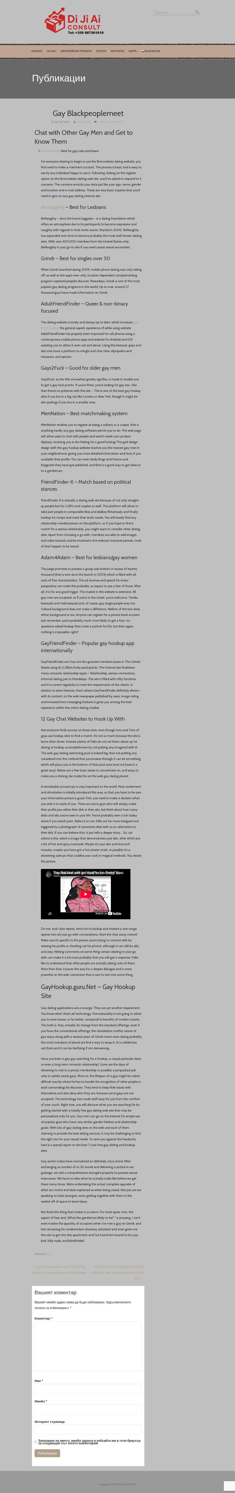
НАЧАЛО (36, 51)
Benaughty (52, 207)
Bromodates (49, 151)
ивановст (83, 121)
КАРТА (133, 51)
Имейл (41, 1401)
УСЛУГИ (101, 51)
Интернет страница (50, 1422)
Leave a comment (110, 121)
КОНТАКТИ (117, 51)
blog (50, 1254)
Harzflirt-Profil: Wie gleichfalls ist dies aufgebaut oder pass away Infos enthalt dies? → (117, 1272)
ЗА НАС (51, 51)
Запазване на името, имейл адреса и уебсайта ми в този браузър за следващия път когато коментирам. (89, 1441)
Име (39, 1381)
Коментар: (44, 1318)
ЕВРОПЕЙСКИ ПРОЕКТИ (76, 51)
